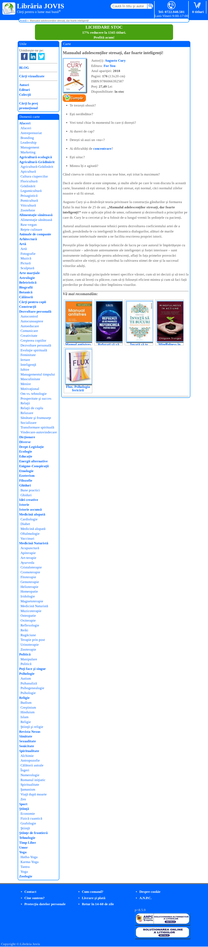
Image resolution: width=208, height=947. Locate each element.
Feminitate (28, 355)
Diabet (25, 524)
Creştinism (28, 707)
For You (109, 66)
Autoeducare (30, 326)
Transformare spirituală (37, 427)
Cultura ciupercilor (34, 176)
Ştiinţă (24, 809)
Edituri (24, 90)
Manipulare (29, 659)
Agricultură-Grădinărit (37, 162)
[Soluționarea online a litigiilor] (162, 937)
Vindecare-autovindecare (39, 432)
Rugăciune (28, 635)
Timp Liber (27, 843)
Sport (23, 804)
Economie (28, 814)
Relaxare (27, 413)
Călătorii (26, 297)
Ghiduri (25, 485)
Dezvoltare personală (35, 311)
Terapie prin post (33, 640)
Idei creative (28, 500)
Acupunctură (30, 548)
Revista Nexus (29, 732)
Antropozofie (30, 760)
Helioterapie (29, 587)
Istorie (24, 505)
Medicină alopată (32, 514)
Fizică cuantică (31, 818)
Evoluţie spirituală (34, 350)
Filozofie (25, 480)
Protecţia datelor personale (45, 904)
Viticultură (28, 205)
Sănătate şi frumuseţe (36, 418)
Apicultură (28, 171)
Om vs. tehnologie (34, 394)
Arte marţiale (29, 273)
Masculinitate (30, 379)
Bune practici (30, 490)
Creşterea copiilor (33, 340)
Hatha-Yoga (29, 857)
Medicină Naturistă (33, 543)
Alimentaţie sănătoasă (36, 215)
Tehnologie (27, 838)
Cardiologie (29, 519)
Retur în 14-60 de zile (98, 904)
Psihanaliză (29, 683)
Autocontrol (29, 316)
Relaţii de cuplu (32, 408)
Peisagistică (29, 196)
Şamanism (28, 789)
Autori (24, 85)
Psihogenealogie (32, 688)
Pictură (26, 263)
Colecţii (25, 95)
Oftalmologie (30, 534)
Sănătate (25, 736)
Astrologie (27, 278)
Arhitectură (28, 239)
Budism (26, 703)
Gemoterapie (30, 582)
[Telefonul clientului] (171, 5)
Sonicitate (26, 746)
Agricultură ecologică (35, 157)
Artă (22, 244)
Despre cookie (149, 892)
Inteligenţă (28, 365)
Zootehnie (28, 210)
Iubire (25, 369)
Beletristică (28, 282)
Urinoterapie (30, 645)
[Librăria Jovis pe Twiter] (41, 56)
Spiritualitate (29, 751)
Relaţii (25, 403)
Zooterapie (28, 649)
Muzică (26, 258)
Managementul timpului (38, 374)
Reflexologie (30, 625)
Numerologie (30, 775)
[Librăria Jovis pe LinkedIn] (32, 56)
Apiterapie (28, 553)
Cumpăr (76, 98)
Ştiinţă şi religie (32, 727)
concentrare (102, 149)
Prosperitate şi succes (36, 398)
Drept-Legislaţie (31, 447)
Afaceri (24, 123)
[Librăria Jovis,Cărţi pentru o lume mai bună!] (9, 8)
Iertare (25, 360)
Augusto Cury (115, 60)
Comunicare (29, 331)
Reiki (24, 630)
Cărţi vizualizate (31, 76)
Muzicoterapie (31, 611)
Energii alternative (33, 461)
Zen (23, 799)
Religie (24, 698)
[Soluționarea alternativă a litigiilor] (162, 924)
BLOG (24, 68)
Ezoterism (27, 476)
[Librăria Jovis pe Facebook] (24, 56)
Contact (30, 892)
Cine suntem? (34, 898)
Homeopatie (29, 591)
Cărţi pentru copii (32, 302)
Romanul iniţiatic (33, 780)
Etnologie (26, 471)
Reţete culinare (31, 229)
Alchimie (27, 756)
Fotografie (28, 254)
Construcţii (27, 307)
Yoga (23, 852)
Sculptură (27, 268)
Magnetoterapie (32, 601)
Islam (24, 717)
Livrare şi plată (93, 898)
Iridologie (28, 596)
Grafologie (28, 823)
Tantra (25, 867)
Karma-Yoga (30, 862)
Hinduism (28, 712)
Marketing (28, 152)
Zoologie (25, 876)
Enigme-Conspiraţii (34, 466)
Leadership (29, 142)
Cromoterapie (30, 572)
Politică (25, 654)
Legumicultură (31, 191)
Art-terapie (28, 558)
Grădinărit (28, 186)
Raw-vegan (29, 225)
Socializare (29, 423)
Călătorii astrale (32, 765)
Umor (23, 847)
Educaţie (25, 456)
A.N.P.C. (145, 898)
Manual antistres (78, 344)
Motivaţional (30, 389)
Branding (27, 138)
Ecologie (25, 451)
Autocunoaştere (32, 321)
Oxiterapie (28, 620)
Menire (26, 384)
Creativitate (29, 336)
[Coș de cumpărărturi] (198, 5)
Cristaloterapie (31, 567)
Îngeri (25, 770)
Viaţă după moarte (34, 794)
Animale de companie (35, 234)
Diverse (25, 442)
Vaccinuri (27, 538)
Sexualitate (27, 741)
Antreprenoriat (31, 133)
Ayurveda (27, 563)
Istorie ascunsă (30, 509)
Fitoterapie (28, 577)
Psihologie (27, 674)
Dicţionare (27, 437)
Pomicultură (29, 200)
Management (30, 147)
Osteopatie (28, 616)
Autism (26, 678)
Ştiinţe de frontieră (33, 833)
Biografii (26, 287)
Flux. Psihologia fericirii (78, 388)
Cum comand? (92, 892)
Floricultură (29, 181)
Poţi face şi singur (32, 669)
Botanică (25, 292)
